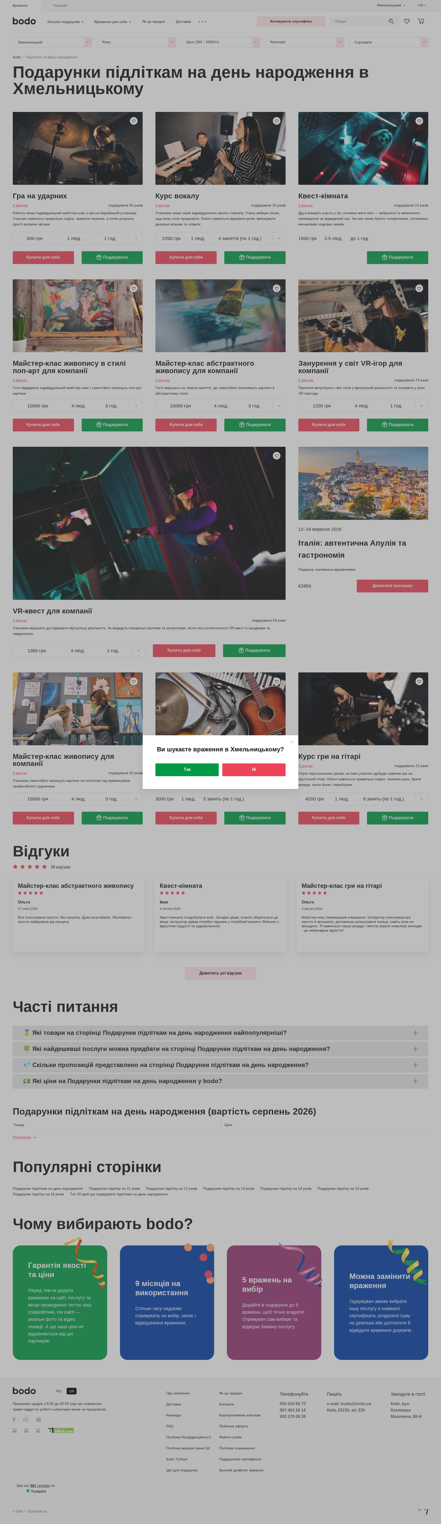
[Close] (291, 741)
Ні (254, 769)
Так (187, 769)
